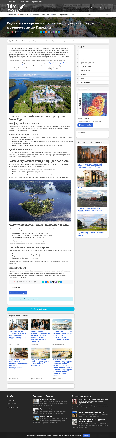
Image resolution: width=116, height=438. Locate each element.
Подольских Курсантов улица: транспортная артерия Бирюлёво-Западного (90, 210)
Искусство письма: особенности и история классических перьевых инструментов (19, 363)
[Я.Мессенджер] (41, 32)
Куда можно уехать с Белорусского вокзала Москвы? (92, 420)
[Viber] (54, 32)
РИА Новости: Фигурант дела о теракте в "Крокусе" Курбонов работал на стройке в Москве (93, 401)
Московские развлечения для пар (91, 412)
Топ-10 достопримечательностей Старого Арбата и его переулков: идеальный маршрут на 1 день (89, 165)
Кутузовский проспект (48, 409)
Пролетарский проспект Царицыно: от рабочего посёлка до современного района (91, 233)
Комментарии (15, 287)
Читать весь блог (86, 125)
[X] (51, 32)
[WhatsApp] (56, 32)
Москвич (36, 32)
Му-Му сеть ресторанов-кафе (88, 188)
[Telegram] (49, 32)
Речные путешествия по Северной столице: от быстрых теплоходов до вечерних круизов (62, 335)
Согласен (86, 435)
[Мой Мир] (59, 32)
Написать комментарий (18, 293)
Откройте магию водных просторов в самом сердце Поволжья (40, 362)
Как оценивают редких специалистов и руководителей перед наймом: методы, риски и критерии (40, 336)
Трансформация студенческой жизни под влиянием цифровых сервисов (18, 334)
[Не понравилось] (12, 32)
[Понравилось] (8, 32)
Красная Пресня (46, 416)
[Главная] (9, 41)
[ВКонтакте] (44, 32)
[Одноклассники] (46, 32)
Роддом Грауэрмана (47, 399)
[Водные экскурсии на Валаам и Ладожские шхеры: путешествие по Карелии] (40, 92)
